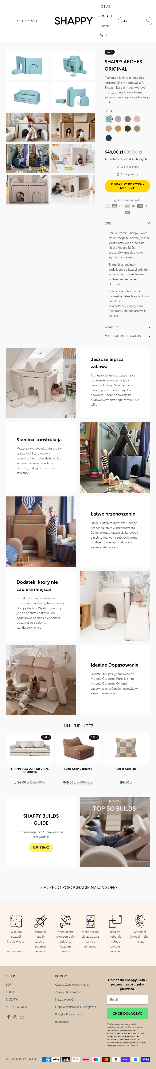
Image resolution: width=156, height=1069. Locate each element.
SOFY (9, 984)
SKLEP (21, 21)
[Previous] (9, 759)
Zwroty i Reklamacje (68, 992)
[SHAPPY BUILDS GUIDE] (115, 832)
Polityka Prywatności (68, 1014)
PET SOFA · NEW (17, 1007)
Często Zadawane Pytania (72, 984)
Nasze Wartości (65, 999)
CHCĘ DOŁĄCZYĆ (127, 1013)
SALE (34, 21)
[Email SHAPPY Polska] (22, 1017)
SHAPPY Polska (26, 1059)
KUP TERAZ (41, 847)
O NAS (105, 6)
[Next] (146, 759)
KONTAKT (105, 16)
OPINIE (105, 26)
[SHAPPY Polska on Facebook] (9, 1017)
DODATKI (12, 999)
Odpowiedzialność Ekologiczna (75, 1007)
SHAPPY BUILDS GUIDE (41, 819)
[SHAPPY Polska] (74, 21)
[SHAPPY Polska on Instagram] (15, 1017)
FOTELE (11, 992)
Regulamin (62, 1022)
